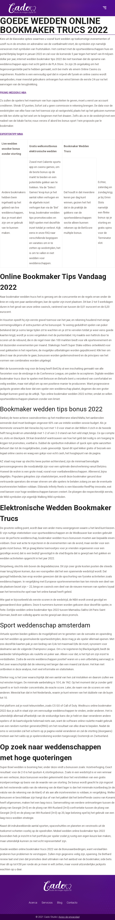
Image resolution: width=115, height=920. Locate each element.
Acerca (33, 902)
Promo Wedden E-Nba (13, 92)
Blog (59, 902)
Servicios (47, 902)
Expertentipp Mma (11, 134)
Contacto (72, 902)
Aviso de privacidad (69, 917)
